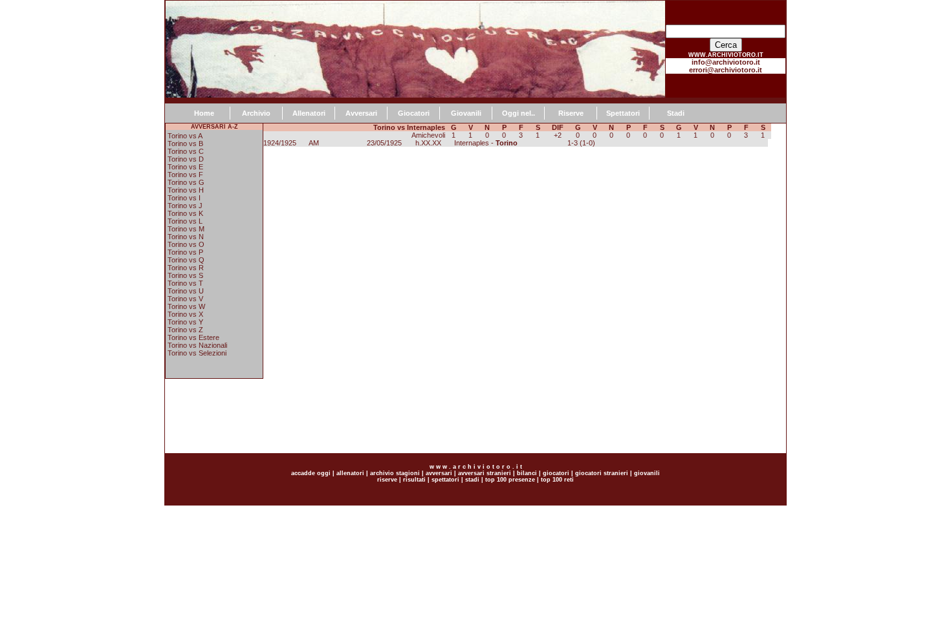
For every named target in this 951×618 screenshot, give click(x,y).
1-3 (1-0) (581, 143)
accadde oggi (311, 473)
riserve (387, 479)
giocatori (556, 473)
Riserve (571, 113)
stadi (472, 479)
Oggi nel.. (518, 113)
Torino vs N (186, 236)
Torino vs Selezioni (197, 353)
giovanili (647, 473)
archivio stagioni (394, 473)
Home (204, 113)
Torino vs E (185, 167)
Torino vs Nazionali (197, 345)
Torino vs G (186, 182)
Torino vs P (185, 252)
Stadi (675, 113)
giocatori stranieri (601, 473)
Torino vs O (186, 244)
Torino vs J (185, 205)
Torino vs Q (186, 260)
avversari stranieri (484, 473)
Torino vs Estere (193, 337)
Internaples (471, 143)
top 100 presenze (510, 479)
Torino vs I (184, 198)
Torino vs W (186, 306)
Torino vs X (185, 314)
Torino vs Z (185, 330)
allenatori (350, 473)
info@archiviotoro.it (726, 62)
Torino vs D (186, 159)
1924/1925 (279, 143)
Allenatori (308, 113)
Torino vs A (185, 136)
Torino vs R (186, 268)
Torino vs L (185, 221)
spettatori (445, 479)
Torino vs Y (185, 322)
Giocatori (414, 113)
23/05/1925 (384, 143)
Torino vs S (185, 275)
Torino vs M (186, 229)
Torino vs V (185, 299)
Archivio (256, 113)
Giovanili (466, 113)
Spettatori (623, 113)
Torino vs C (186, 151)
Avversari (361, 113)
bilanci (527, 473)
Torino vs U (186, 291)
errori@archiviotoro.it (725, 70)
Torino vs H (186, 190)
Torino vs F (185, 174)
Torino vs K (185, 213)
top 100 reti (557, 479)
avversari (439, 473)
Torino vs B (185, 143)
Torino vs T (185, 283)
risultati (413, 479)
